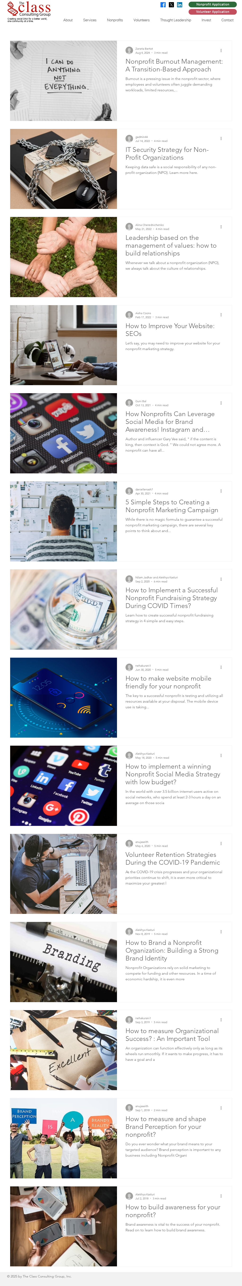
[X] (171, 4)
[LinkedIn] (179, 4)
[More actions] (222, 50)
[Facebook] (163, 4)
